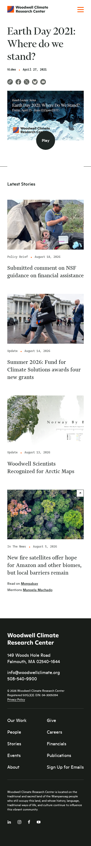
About (13, 767)
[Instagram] (19, 821)
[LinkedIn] (9, 821)
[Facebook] (29, 820)
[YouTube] (39, 821)
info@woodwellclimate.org (33, 672)
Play (46, 140)
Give (51, 720)
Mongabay (29, 583)
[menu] (80, 10)
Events (14, 755)
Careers (54, 732)
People (14, 732)
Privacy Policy (16, 699)
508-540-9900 (22, 679)
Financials (56, 744)
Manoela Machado (37, 589)
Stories (14, 744)
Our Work (16, 720)
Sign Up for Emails (65, 767)
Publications (59, 755)
